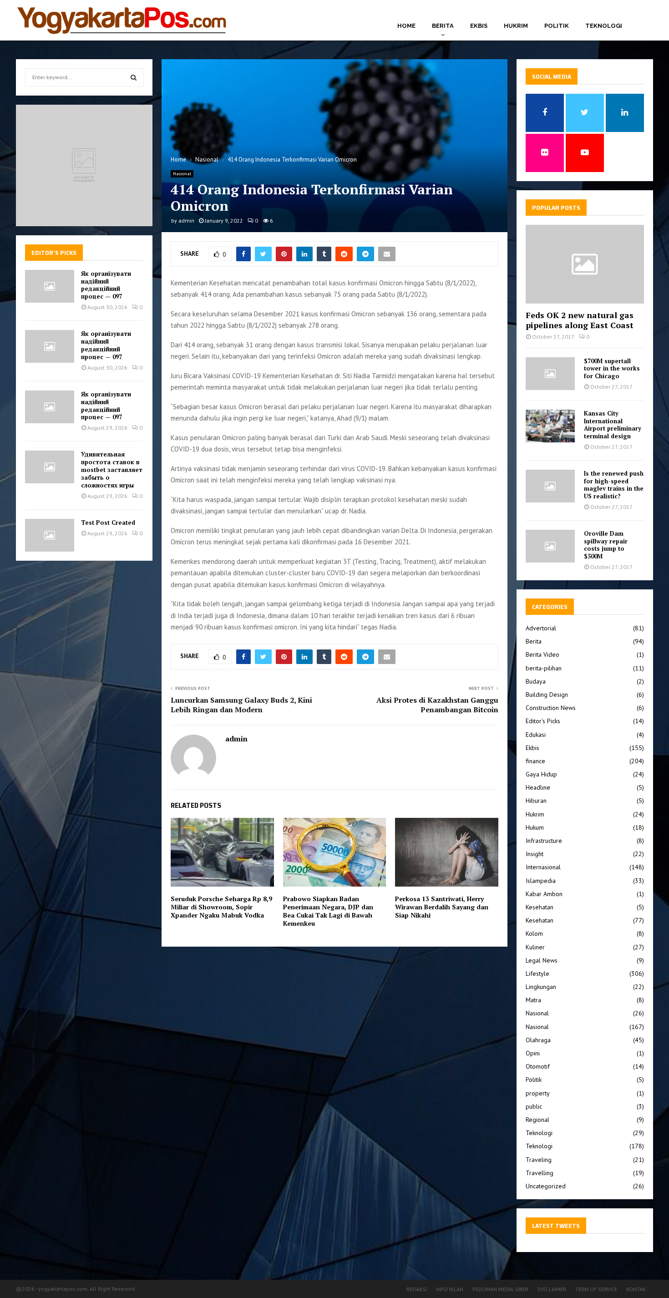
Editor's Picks (543, 721)
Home (406, 25)
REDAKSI (416, 1289)
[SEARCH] (133, 77)
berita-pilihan (544, 668)
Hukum (535, 827)
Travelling (539, 1173)
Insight (534, 854)
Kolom (534, 933)
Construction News (551, 708)
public (534, 1106)
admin (186, 220)
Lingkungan (541, 987)
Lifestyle (537, 973)
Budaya (536, 681)
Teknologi (603, 25)
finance (535, 761)
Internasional (543, 867)
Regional (537, 1119)
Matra (533, 1000)
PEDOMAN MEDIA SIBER (500, 1289)
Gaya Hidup (541, 774)
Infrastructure (544, 841)
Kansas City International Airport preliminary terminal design (612, 424)
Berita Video (542, 654)
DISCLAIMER (551, 1289)
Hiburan (536, 800)
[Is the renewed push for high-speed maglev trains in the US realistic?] (550, 486)
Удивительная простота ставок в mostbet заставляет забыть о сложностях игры (111, 469)
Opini (533, 1053)
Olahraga (538, 1040)
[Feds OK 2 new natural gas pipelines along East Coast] (585, 264)
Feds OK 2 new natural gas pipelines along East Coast (580, 319)
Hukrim (516, 25)
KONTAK (636, 1289)
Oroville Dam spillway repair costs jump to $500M (606, 544)
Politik (556, 25)
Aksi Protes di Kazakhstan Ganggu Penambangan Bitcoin (437, 705)
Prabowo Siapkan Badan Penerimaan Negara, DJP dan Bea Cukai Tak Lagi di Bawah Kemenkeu (328, 911)
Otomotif (538, 1066)
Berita (443, 25)
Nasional (182, 174)
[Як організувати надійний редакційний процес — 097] (49, 286)
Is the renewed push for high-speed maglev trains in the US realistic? (614, 484)
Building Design (547, 694)
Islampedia (541, 881)
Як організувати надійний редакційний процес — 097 (106, 285)
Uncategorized (546, 1186)
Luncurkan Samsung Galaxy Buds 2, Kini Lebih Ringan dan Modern (241, 705)
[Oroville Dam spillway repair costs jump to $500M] (550, 546)
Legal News (542, 960)
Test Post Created (108, 522)
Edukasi (536, 734)
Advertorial (541, 628)
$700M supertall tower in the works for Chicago (612, 368)
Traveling (539, 1160)
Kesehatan (539, 907)
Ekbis (478, 25)
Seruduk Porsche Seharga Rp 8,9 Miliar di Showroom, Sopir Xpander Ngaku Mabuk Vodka (221, 906)
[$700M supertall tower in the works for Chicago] (550, 373)
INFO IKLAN (449, 1289)
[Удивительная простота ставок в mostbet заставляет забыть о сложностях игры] (49, 467)
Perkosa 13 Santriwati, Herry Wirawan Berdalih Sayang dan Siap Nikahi (441, 906)
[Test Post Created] (49, 535)
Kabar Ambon (544, 894)
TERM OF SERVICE (596, 1289)
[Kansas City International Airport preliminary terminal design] (550, 426)
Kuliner (535, 947)
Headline (538, 787)
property (538, 1093)
